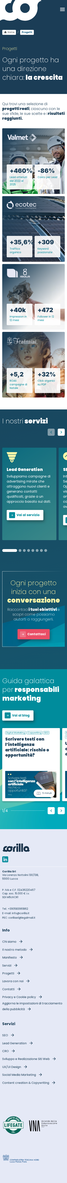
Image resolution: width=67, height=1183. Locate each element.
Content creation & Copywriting (25, 1083)
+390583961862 (18, 909)
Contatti (8, 989)
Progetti (8, 973)
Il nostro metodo (14, 950)
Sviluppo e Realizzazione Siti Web (26, 1059)
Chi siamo (9, 942)
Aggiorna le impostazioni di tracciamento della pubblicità (32, 1006)
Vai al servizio (28, 515)
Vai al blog (21, 715)
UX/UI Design (11, 1067)
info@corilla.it (20, 913)
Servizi (6, 965)
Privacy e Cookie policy (19, 997)
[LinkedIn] (5, 859)
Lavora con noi (12, 981)
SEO (5, 1035)
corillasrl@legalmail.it (21, 918)
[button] (61, 432)
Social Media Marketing (19, 1075)
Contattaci (36, 634)
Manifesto (9, 957)
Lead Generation (14, 1043)
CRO (5, 1051)
